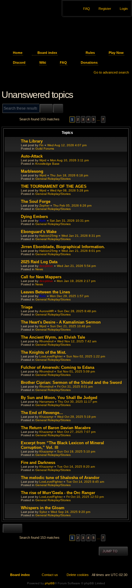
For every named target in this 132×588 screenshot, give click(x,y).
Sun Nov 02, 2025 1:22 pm (85, 356)
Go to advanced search (111, 72)
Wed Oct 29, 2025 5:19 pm (76, 416)
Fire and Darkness (38, 462)
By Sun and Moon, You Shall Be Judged (59, 397)
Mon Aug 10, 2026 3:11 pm (69, 160)
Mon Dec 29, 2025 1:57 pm (69, 296)
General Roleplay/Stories (53, 178)
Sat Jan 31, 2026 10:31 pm (69, 220)
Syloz (43, 511)
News (39, 269)
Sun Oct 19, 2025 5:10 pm (76, 451)
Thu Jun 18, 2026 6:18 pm (69, 175)
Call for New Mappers (41, 277)
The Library (32, 141)
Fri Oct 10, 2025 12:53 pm (85, 496)
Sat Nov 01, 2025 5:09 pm (76, 371)
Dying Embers (34, 216)
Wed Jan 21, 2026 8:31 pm (80, 235)
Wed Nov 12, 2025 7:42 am (76, 341)
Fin (41, 145)
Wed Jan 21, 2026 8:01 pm (80, 250)
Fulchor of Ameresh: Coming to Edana (57, 367)
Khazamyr (46, 416)
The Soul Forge (35, 201)
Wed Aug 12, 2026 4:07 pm (67, 145)
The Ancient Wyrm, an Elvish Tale (53, 337)
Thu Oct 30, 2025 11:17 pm (77, 401)
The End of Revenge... (42, 412)
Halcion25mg (48, 235)
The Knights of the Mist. (43, 352)
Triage (27, 307)
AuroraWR (46, 311)
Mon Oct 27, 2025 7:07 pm (76, 431)
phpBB (50, 583)
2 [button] (78, 119)
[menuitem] (121, 8)
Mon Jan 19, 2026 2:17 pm (76, 281)
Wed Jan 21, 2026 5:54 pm (76, 266)
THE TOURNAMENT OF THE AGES (54, 186)
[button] (64, 119)
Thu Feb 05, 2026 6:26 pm (72, 205)
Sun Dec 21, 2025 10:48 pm (70, 326)
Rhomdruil (46, 341)
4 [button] (88, 119)
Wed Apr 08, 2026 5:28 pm (69, 190)
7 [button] (103, 119)
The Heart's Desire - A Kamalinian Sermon (61, 322)
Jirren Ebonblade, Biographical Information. (63, 246)
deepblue (46, 266)
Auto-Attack (32, 156)
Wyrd (42, 160)
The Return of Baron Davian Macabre (56, 427)
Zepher (44, 205)
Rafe (42, 220)
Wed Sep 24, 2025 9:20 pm (70, 511)
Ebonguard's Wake (38, 231)
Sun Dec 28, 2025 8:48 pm (76, 311)
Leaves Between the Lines (45, 292)
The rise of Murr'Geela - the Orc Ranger (58, 492)
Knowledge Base (47, 163)
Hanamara (46, 401)
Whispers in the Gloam (42, 507)
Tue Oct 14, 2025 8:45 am (85, 481)
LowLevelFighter (51, 356)
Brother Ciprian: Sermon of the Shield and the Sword (71, 382)
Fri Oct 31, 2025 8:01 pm (75, 386)
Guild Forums (44, 148)
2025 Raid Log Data (39, 262)
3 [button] (83, 119)
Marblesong (32, 171)
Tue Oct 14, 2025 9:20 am (76, 466)
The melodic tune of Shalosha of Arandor (60, 477)
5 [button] (94, 119)
